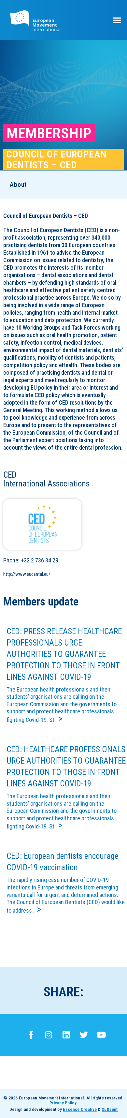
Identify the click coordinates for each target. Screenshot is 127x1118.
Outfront (110, 1109)
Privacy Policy (62, 1102)
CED (10, 475)
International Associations (46, 483)
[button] (117, 20)
